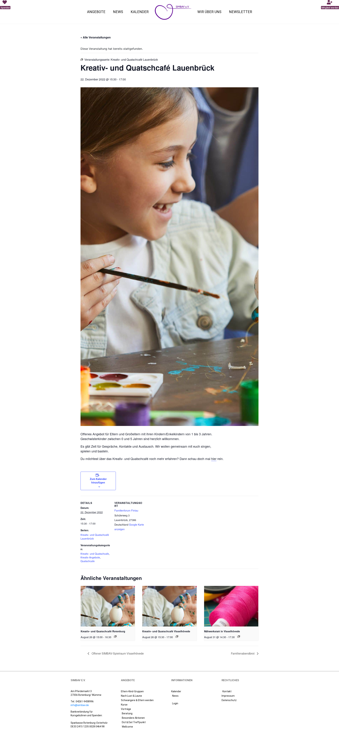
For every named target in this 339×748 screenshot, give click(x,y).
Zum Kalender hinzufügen (98, 480)
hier (213, 458)
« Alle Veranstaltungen (96, 37)
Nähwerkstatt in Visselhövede (222, 631)
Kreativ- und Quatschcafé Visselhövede (166, 631)
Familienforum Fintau (126, 510)
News (118, 12)
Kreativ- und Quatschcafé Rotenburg (103, 631)
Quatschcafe (88, 561)
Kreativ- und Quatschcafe (95, 553)
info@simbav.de (80, 705)
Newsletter (240, 12)
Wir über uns (209, 12)
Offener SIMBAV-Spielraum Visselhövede (117, 653)
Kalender (140, 12)
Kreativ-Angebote (90, 557)
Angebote (96, 12)
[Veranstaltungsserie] (115, 636)
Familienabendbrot (243, 653)
